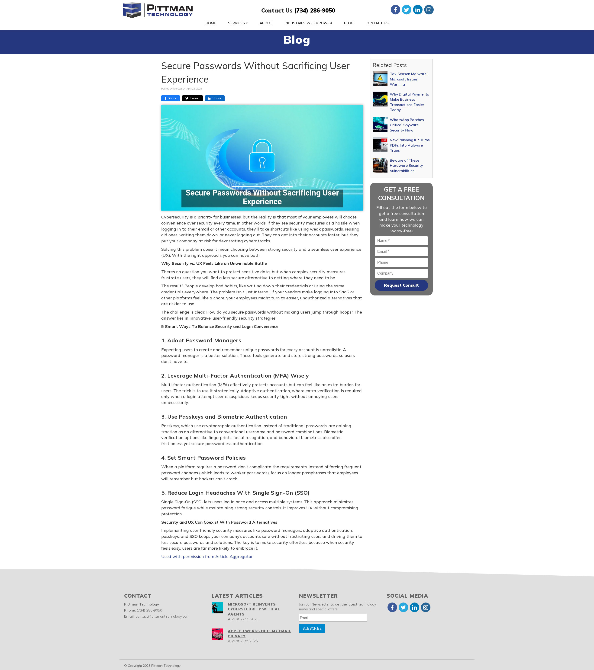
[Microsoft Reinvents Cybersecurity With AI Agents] (217, 607)
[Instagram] (428, 9)
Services (237, 23)
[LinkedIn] (417, 9)
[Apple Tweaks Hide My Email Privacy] (217, 634)
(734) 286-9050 (314, 10)
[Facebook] (395, 9)
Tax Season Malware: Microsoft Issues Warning (408, 79)
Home (211, 23)
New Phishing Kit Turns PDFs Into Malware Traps (410, 145)
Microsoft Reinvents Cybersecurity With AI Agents (253, 609)
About (266, 23)
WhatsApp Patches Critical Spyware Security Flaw (407, 124)
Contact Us (377, 23)
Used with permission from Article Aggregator (207, 556)
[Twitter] (406, 9)
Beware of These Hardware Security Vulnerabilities (406, 165)
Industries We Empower (308, 23)
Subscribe (312, 628)
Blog (348, 23)
